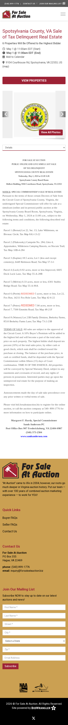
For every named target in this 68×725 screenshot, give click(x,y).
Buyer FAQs (9, 517)
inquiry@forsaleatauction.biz (27, 570)
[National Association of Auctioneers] (23, 688)
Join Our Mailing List (50, 4)
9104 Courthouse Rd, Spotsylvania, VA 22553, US (34, 62)
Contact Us (29, 4)
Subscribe (10, 666)
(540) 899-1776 (11, 4)
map (5, 66)
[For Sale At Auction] (16, 14)
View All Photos (51, 132)
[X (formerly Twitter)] (33, 719)
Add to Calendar (15, 56)
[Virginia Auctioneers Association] (40, 688)
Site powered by (22, 707)
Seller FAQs (9, 524)
